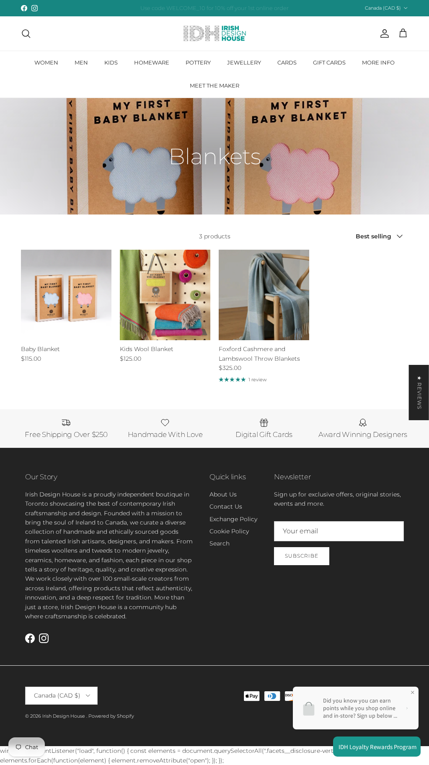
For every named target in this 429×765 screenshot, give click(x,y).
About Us (223, 494)
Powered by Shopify (111, 716)
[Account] (383, 33)
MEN (81, 62)
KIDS (111, 62)
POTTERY (198, 62)
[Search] (26, 33)
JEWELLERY (244, 62)
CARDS (287, 62)
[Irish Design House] (214, 33)
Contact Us (225, 506)
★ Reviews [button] (419, 392)
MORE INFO (378, 62)
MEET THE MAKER (214, 85)
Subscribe (301, 556)
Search (219, 543)
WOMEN (46, 62)
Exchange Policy (233, 519)
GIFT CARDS (329, 62)
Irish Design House (64, 716)
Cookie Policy (229, 531)
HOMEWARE (151, 62)
